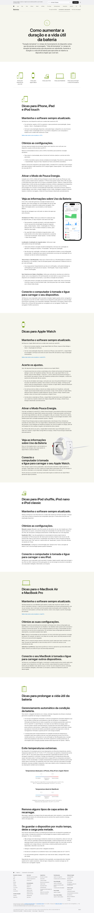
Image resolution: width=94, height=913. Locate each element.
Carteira (15, 895)
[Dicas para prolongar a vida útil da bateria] (73, 74)
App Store (29, 897)
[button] (60, 2)
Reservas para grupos (44, 882)
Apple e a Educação (58, 883)
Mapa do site (41, 911)
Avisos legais (35, 911)
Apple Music (29, 888)
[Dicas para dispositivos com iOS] (20, 74)
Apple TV (28, 886)
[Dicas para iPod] (46, 74)
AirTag (14, 889)
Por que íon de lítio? (53, 9)
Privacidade (69, 882)
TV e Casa (15, 887)
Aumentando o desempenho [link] (64, 9)
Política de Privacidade (17, 911)
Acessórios (15, 891)
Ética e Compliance (71, 896)
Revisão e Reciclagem (76, 9)
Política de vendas (27, 911)
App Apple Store (43, 885)
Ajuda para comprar (44, 893)
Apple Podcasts (30, 893)
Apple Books (29, 895)
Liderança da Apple (71, 891)
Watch (14, 883)
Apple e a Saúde (57, 892)
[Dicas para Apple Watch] (33, 74)
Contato (68, 900)
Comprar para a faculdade (59, 887)
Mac (14, 878)
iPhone (14, 882)
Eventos (68, 898)
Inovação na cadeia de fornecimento (71, 884)
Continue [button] (76, 2)
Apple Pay (15, 897)
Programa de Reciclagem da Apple (46, 890)
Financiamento (43, 887)
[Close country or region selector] (80, 2)
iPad (14, 880)
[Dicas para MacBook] (59, 74)
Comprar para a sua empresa (60, 878)
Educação (69, 878)
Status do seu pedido (44, 892)
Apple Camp (42, 883)
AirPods (14, 885)
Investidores (69, 894)
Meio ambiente (70, 880)
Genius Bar (42, 878)
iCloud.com (29, 880)
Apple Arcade (29, 890)
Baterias (16, 9)
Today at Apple (43, 880)
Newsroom (69, 889)
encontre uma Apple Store (29, 903)
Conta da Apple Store (31, 878)
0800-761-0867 (58, 903)
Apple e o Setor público (58, 896)
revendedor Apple (40, 903)
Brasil (80, 909)
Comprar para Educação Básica (58, 886)
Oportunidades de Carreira (72, 893)
